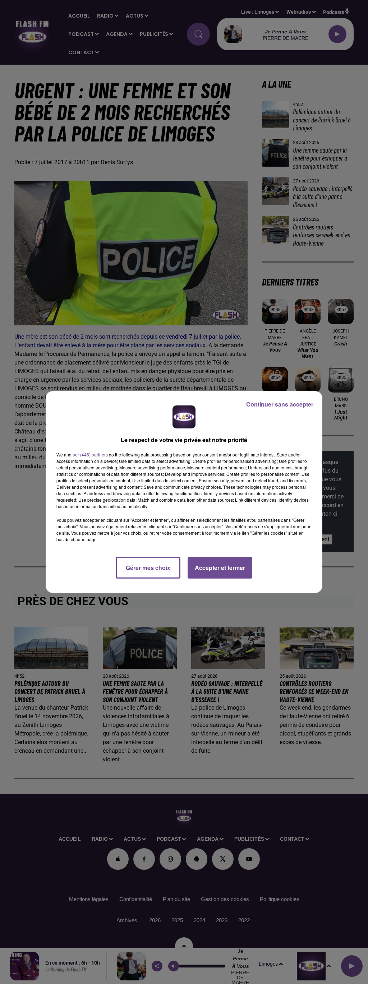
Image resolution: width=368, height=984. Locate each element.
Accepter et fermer (220, 567)
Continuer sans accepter (279, 404)
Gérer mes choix (148, 567)
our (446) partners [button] (90, 454)
